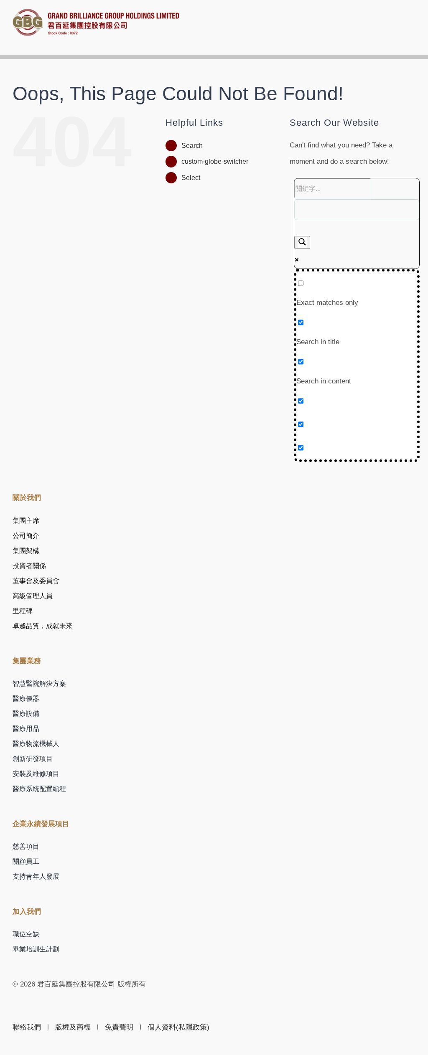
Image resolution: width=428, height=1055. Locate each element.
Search (192, 145)
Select (190, 177)
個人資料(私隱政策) (178, 1027)
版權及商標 (73, 1027)
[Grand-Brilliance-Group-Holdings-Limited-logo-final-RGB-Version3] (96, 12)
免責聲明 (119, 1027)
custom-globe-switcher (214, 161)
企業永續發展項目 (41, 824)
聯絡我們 (27, 1027)
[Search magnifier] (302, 242)
